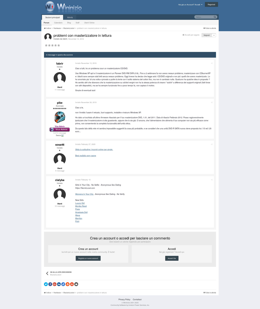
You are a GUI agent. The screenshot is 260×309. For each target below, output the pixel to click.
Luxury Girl (80, 203)
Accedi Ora (172, 258)
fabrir (65, 38)
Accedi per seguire (192, 34)
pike (59, 103)
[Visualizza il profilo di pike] (60, 117)
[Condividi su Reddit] (67, 284)
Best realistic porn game (85, 155)
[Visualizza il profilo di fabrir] (48, 37)
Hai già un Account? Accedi (189, 4)
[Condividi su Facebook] (50, 284)
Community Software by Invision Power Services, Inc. (130, 305)
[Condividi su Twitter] (46, 284)
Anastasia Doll (81, 212)
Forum (46, 22)
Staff (77, 22)
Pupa (77, 209)
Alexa (77, 215)
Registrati (211, 4)
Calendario (58, 22)
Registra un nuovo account (88, 258)
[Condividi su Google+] (54, 284)
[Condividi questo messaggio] (211, 63)
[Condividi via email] (76, 284)
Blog (69, 22)
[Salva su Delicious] (63, 284)
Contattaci (137, 299)
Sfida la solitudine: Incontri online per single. (94, 149)
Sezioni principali (52, 17)
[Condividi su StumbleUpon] (72, 284)
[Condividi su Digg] (59, 284)
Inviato (85, 63)
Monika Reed (81, 206)
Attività (70, 17)
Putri (77, 221)
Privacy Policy (124, 299)
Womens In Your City (84, 194)
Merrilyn (78, 218)
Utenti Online (89, 22)
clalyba (59, 180)
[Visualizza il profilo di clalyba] (60, 195)
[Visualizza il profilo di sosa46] (60, 159)
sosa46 (59, 144)
